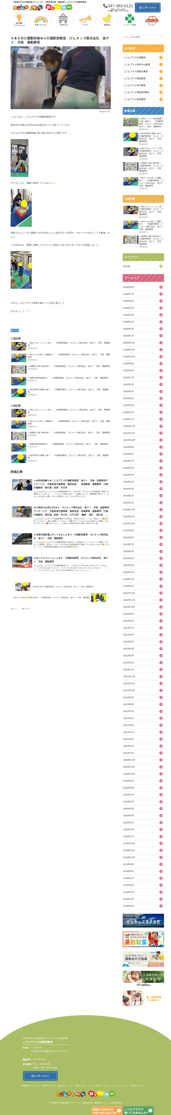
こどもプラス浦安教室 (134, 78)
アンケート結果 (94, 1086)
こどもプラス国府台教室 (135, 71)
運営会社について (137, 1086)
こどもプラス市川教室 (134, 85)
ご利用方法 (61, 1086)
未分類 (16, 330)
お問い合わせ (149, 7)
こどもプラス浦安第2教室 (136, 92)
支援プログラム (48, 1086)
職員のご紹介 (80, 1086)
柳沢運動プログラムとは (31, 1086)
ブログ (70, 1086)
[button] (161, 37)
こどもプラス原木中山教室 (136, 64)
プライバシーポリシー (120, 1086)
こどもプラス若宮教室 (134, 99)
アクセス (105, 1086)
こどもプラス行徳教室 (134, 57)
